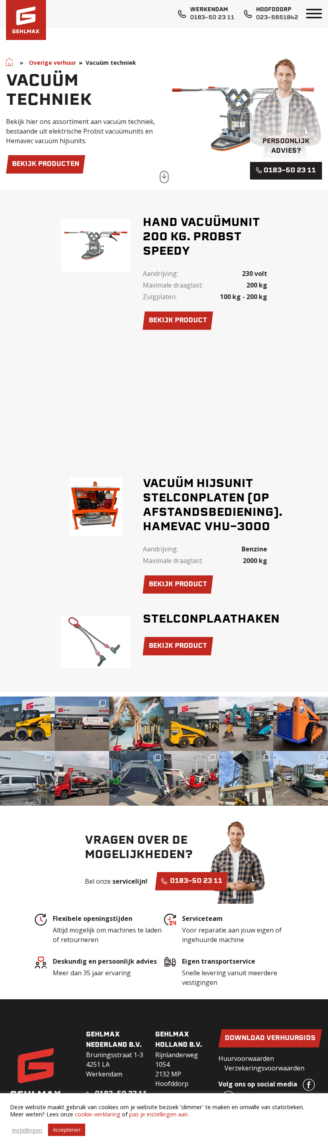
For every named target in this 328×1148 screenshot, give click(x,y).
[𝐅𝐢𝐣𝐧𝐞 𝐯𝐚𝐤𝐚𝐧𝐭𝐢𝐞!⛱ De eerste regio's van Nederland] (136, 724)
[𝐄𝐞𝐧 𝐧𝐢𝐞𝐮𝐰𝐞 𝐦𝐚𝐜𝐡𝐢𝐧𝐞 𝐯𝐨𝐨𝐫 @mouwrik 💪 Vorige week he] (82, 724)
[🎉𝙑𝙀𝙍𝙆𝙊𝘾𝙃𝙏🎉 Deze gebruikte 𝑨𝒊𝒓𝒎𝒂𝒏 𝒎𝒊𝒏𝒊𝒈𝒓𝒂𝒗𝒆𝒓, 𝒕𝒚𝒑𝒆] (27, 778)
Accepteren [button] (66, 1129)
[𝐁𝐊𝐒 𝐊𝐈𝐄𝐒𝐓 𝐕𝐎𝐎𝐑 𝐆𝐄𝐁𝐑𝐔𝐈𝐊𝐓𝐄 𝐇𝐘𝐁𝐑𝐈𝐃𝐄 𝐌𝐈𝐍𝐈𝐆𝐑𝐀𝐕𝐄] (246, 724)
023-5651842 (277, 17)
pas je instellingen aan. (159, 1114)
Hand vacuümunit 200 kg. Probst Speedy (201, 238)
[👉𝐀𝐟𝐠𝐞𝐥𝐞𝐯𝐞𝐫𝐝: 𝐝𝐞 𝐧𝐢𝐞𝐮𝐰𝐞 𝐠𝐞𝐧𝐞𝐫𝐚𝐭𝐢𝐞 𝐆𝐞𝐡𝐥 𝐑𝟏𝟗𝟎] (246, 778)
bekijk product (178, 320)
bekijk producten (45, 164)
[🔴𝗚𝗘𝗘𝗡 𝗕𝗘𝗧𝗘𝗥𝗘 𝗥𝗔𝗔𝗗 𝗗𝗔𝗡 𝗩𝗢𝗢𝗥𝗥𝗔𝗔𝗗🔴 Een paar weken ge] (82, 778)
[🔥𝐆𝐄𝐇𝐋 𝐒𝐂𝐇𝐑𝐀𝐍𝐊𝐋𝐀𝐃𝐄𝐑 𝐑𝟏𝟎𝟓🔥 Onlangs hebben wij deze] (27, 724)
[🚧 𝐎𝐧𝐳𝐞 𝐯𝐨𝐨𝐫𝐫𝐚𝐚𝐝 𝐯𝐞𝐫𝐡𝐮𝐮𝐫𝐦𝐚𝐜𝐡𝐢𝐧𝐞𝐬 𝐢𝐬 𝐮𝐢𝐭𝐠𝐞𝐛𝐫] (191, 778)
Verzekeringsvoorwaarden (264, 1068)
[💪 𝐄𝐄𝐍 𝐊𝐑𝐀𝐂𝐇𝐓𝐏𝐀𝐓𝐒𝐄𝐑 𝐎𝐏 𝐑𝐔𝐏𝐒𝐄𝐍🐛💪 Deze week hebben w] (300, 724)
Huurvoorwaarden (246, 1058)
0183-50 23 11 (212, 17)
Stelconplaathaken (211, 619)
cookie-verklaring (97, 1114)
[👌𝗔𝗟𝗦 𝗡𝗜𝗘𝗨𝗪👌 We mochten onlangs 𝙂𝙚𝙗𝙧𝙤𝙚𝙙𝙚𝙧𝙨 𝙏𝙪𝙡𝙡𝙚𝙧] (191, 724)
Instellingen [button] (27, 1130)
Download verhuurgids (270, 1038)
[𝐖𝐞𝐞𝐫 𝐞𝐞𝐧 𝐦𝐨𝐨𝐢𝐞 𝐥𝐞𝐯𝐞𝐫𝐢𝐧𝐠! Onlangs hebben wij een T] (136, 778)
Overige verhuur (52, 62)
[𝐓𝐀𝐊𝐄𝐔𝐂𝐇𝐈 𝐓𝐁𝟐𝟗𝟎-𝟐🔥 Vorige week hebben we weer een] (300, 778)
